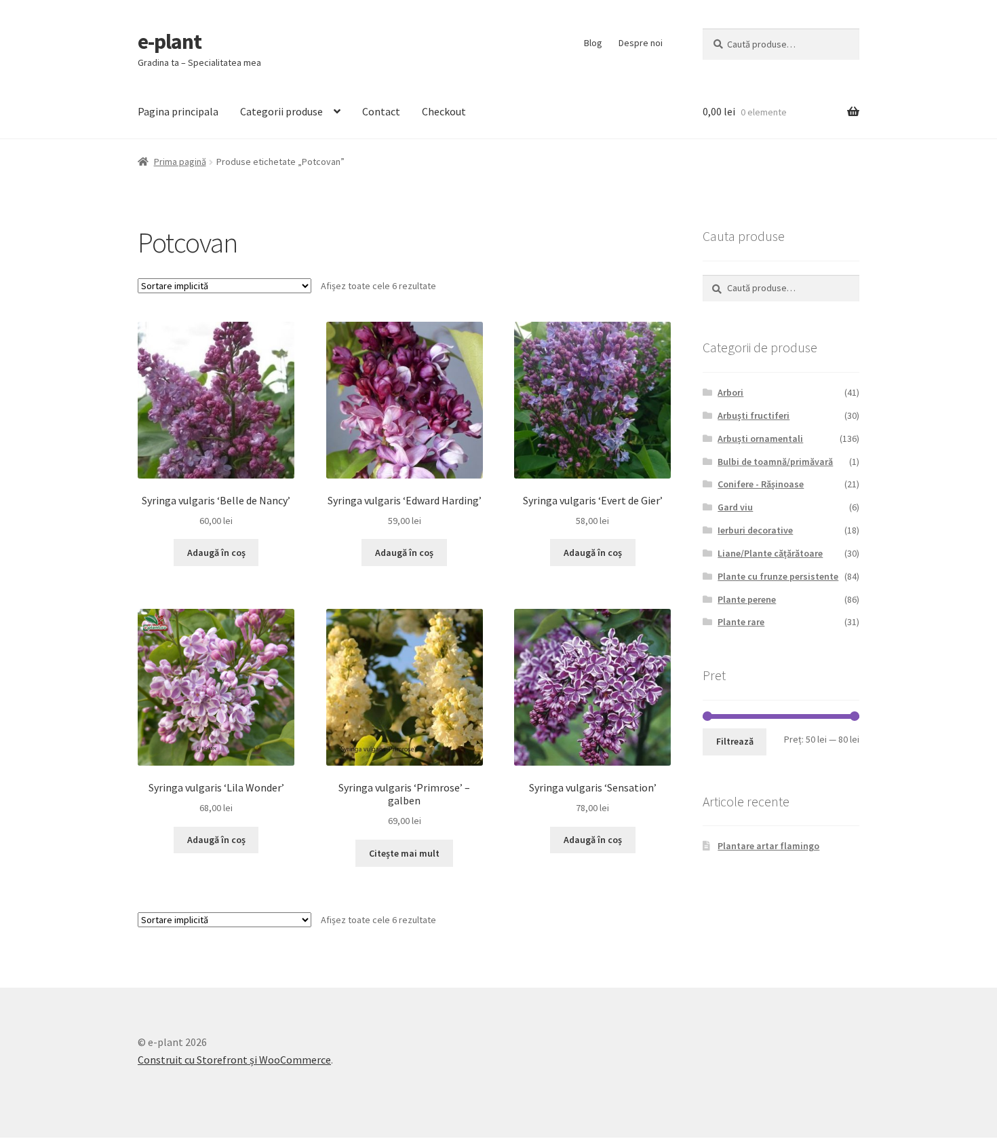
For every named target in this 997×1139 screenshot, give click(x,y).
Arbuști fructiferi (753, 415)
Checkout (444, 111)
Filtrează (735, 741)
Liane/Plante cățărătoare (770, 553)
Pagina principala (178, 111)
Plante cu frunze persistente (778, 576)
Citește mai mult (404, 853)
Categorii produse (281, 111)
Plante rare (741, 622)
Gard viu (735, 507)
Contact (381, 111)
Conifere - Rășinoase (761, 484)
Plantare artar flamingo (768, 846)
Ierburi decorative (755, 530)
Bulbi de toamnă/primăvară (775, 461)
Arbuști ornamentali (760, 438)
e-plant (169, 41)
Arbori (730, 392)
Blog (593, 43)
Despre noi (641, 43)
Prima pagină (180, 161)
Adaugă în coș (216, 552)
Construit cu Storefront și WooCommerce (234, 1059)
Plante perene (747, 599)
